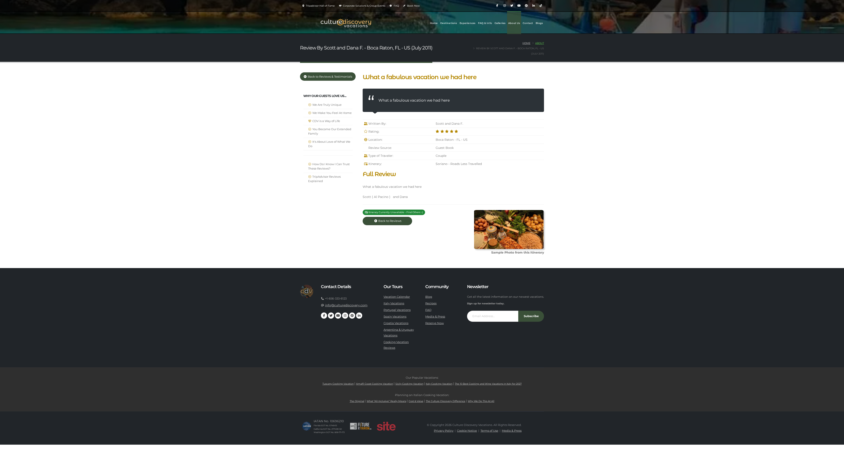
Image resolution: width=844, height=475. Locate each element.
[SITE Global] (386, 426)
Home (434, 23)
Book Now (413, 5)
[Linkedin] (533, 6)
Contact (528, 23)
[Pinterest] (526, 6)
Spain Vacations (395, 316)
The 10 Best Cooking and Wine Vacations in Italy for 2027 (488, 383)
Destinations (448, 23)
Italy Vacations (394, 303)
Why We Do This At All (481, 401)
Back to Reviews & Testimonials (329, 76)
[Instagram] (504, 6)
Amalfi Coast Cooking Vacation (374, 383)
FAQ (396, 5)
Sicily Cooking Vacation (409, 383)
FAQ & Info (485, 23)
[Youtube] (519, 6)
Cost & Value (416, 401)
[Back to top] (836, 470)
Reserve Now (434, 323)
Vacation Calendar (397, 296)
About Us (514, 23)
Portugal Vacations (397, 310)
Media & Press (435, 316)
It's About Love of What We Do (329, 144)
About (539, 43)
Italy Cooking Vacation (439, 383)
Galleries (500, 23)
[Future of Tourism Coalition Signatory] (361, 426)
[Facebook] (497, 6)
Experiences (467, 23)
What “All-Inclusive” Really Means (386, 401)
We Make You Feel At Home (332, 113)
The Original (357, 401)
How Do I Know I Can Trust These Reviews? (329, 166)
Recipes (431, 303)
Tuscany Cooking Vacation (338, 383)
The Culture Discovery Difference (445, 401)
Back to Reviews (393, 221)
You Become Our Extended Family (329, 131)
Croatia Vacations (396, 323)
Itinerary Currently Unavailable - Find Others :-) (395, 212)
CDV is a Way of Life (326, 121)
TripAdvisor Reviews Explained (324, 179)
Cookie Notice (467, 430)
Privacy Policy (443, 430)
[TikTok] (541, 6)
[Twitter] (512, 6)
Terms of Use (489, 430)
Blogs (539, 23)
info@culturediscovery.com (346, 305)
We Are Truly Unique (327, 104)
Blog (428, 296)
